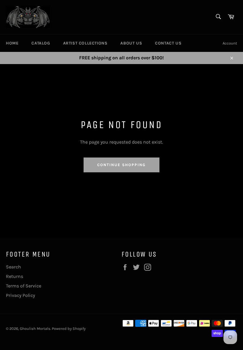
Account (230, 43)
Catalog (40, 43)
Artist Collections (85, 43)
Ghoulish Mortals (35, 328)
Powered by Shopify (69, 328)
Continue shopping (121, 165)
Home (12, 43)
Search (13, 267)
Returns (14, 276)
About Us (131, 43)
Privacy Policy (20, 295)
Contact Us (168, 43)
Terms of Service (23, 286)
